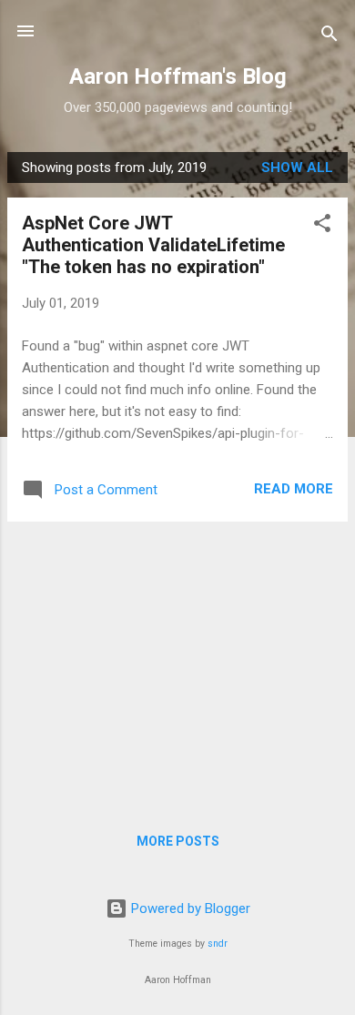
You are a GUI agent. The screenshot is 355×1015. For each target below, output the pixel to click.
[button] (322, 226)
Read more (293, 489)
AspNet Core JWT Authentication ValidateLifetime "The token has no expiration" (153, 245)
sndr (218, 943)
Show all (297, 167)
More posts (178, 841)
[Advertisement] (177, 663)
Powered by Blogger (188, 908)
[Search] (329, 37)
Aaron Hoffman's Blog (178, 76)
